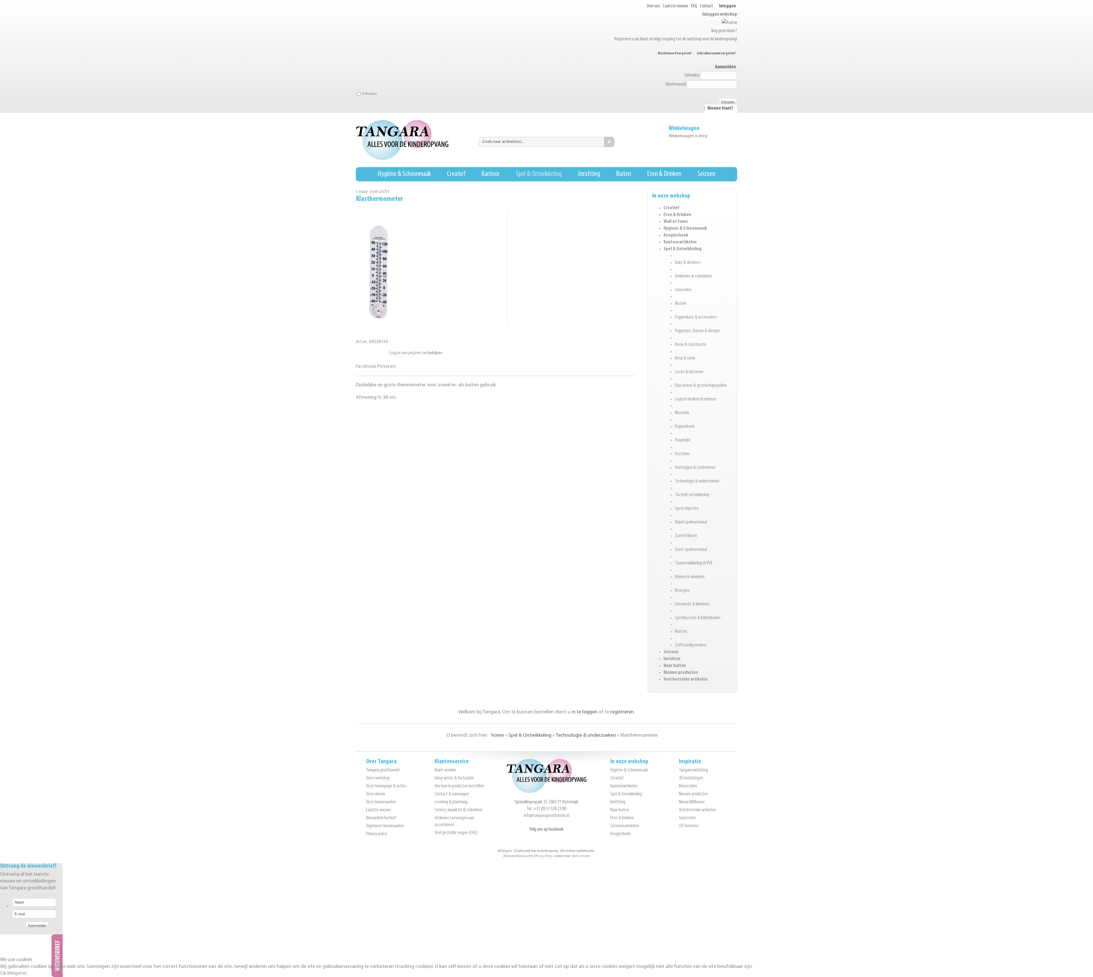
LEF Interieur (688, 826)
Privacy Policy (544, 856)
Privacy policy (376, 834)
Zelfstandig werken (690, 645)
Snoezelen (683, 290)
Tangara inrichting (693, 770)
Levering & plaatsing (451, 802)
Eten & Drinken (664, 174)
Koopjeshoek (675, 235)
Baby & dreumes (688, 262)
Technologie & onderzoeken (697, 481)
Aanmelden (725, 67)
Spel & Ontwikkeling (539, 174)
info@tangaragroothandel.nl (546, 815)
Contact (706, 6)
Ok (3, 973)
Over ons (653, 6)
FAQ (694, 6)
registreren (622, 712)
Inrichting (589, 174)
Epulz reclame (581, 856)
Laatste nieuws (675, 6)
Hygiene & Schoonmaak (685, 228)
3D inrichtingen (691, 778)
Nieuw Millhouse (692, 802)
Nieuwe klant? (720, 108)
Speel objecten (687, 508)
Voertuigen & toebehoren (695, 467)
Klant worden (445, 770)
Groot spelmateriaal (691, 549)
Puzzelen (682, 454)
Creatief (456, 174)
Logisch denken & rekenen (695, 399)
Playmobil (682, 440)
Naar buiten (674, 665)
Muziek (680, 303)
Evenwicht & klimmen (692, 604)
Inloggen (727, 6)
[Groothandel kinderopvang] (546, 792)
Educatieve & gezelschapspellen (700, 385)
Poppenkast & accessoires (696, 317)
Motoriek (682, 413)
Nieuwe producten (680, 672)
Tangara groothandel (383, 770)
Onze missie (375, 794)
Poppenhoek (685, 426)
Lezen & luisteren (689, 372)
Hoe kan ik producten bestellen (459, 786)
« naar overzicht (372, 191)
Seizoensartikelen (624, 826)
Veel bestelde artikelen (685, 679)
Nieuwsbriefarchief (381, 818)
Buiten (623, 174)
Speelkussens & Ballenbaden (697, 618)
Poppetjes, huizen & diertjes (697, 331)
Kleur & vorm (685, 358)
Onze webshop (378, 778)
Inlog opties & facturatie (454, 778)
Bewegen (682, 590)
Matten (681, 631)
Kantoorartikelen (680, 242)
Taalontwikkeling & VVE (693, 563)
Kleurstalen (688, 786)
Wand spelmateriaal (691, 522)
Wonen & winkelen (689, 577)
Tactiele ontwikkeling (692, 495)
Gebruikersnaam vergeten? (716, 53)
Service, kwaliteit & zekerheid (458, 810)
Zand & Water (686, 536)
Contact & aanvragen (452, 794)
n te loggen (585, 712)
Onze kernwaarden (381, 802)
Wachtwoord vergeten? (675, 53)
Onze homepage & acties (386, 786)
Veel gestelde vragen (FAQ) (456, 833)
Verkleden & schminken (693, 276)
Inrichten (671, 659)
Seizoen (706, 174)
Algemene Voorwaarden (385, 826)
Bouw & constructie (690, 344)
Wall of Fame (675, 221)
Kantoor (490, 174)
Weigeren (17, 973)
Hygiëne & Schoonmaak (404, 174)
